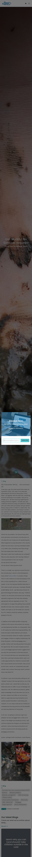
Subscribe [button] (25, 440)
